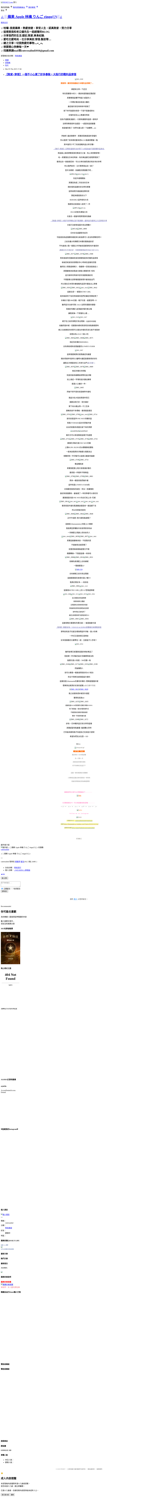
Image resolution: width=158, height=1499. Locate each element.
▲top (3, 874)
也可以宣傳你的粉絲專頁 (7, 1249)
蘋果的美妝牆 (6, 1282)
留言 (22, 862)
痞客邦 (17, 862)
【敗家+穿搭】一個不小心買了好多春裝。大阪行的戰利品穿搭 (40, 74)
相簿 (7, 60)
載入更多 (4, 878)
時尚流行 (17, 868)
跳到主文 (4, 23)
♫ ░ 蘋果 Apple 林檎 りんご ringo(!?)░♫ (31, 17)
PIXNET (63, 1469)
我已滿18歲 (5, 1495)
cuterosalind (5, 849)
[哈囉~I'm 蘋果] (2, 1247)
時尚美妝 (18, 56)
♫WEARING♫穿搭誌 (22, 870)
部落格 (7, 63)
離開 (12, 1495)
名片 (7, 65)
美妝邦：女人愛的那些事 (10, 1287)
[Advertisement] (9, 1404)
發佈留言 (4, 891)
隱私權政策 (91, 1469)
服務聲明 (99, 1469)
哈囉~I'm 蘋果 (4, 1245)
